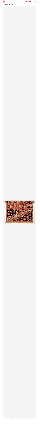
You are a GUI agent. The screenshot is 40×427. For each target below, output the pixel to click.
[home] (3, 4)
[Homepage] (4, 2)
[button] (35, 422)
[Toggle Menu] (35, 1)
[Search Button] (33, 1)
